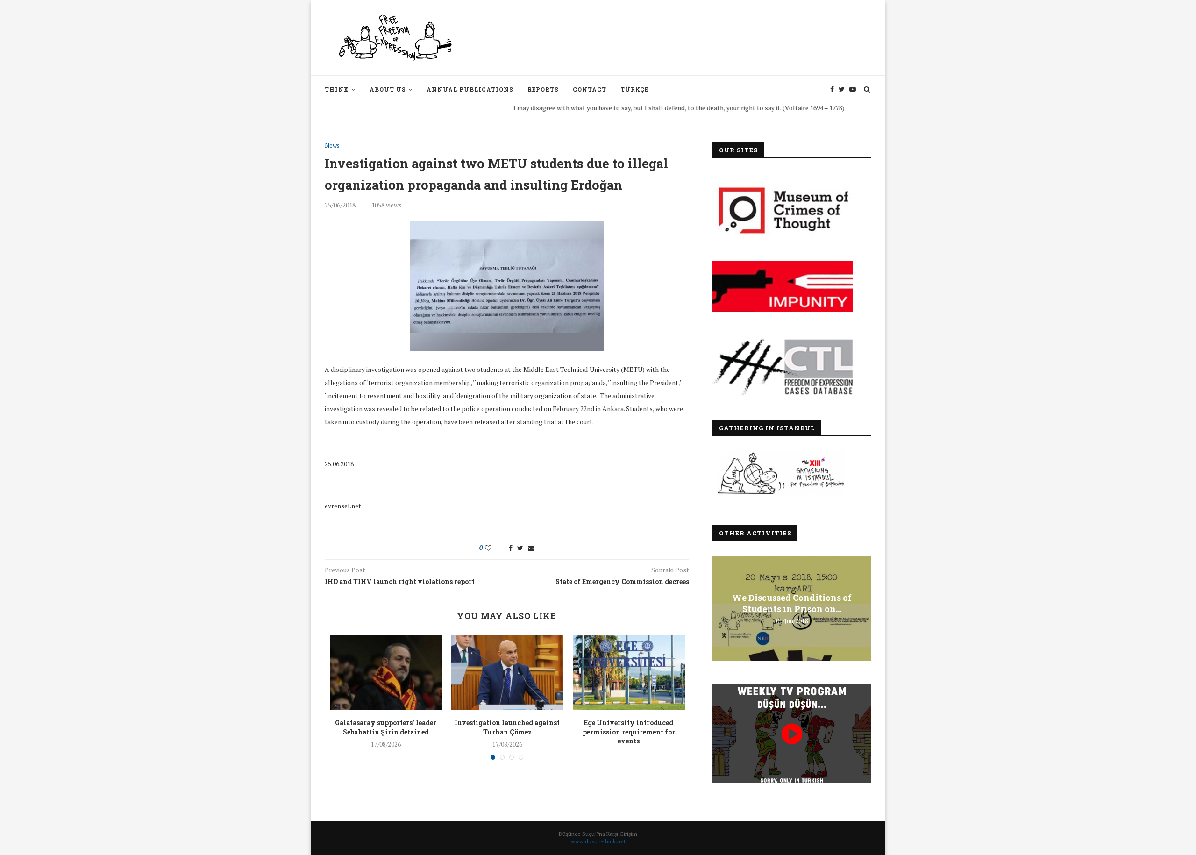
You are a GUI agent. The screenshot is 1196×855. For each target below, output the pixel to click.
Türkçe (634, 89)
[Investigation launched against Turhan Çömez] (507, 672)
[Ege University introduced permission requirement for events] (629, 672)
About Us (388, 89)
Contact (589, 89)
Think (337, 89)
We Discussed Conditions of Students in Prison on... (792, 603)
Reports (543, 89)
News (332, 146)
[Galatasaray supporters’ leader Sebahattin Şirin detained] (386, 672)
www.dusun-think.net (598, 841)
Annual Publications (470, 89)
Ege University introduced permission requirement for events (629, 731)
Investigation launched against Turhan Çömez (507, 727)
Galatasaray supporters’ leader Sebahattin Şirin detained (385, 727)
